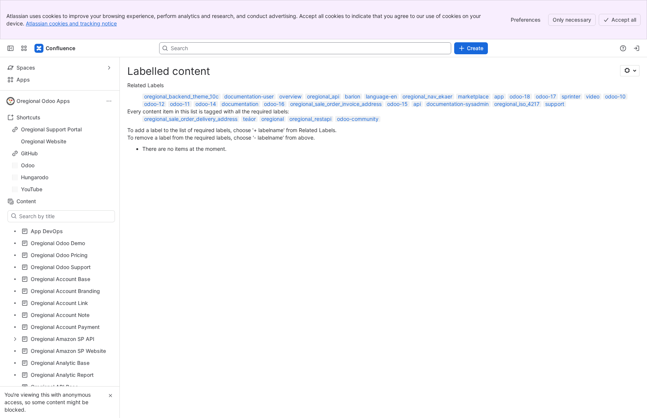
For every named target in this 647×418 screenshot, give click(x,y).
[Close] (110, 395)
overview (290, 96)
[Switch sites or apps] (24, 48)
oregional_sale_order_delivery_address (190, 119)
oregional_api (323, 96)
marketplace (473, 96)
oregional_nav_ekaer (427, 96)
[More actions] (108, 101)
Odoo (62, 165)
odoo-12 (154, 104)
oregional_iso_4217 (517, 104)
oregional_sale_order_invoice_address (336, 104)
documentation (240, 104)
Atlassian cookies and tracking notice (71, 23)
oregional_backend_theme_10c (181, 96)
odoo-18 (520, 96)
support (554, 104)
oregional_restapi (310, 119)
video (592, 96)
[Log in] (637, 48)
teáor (249, 119)
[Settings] (630, 70)
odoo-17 (546, 96)
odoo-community (358, 119)
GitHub (29, 153)
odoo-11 (180, 104)
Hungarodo (62, 177)
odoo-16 (274, 104)
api (417, 104)
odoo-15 (397, 104)
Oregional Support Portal (51, 129)
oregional (272, 119)
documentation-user (249, 96)
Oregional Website (43, 141)
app (499, 96)
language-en (381, 96)
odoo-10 (615, 96)
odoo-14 (205, 104)
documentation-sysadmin (457, 104)
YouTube (62, 189)
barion (352, 96)
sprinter (571, 96)
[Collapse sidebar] (10, 48)
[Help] (623, 48)
